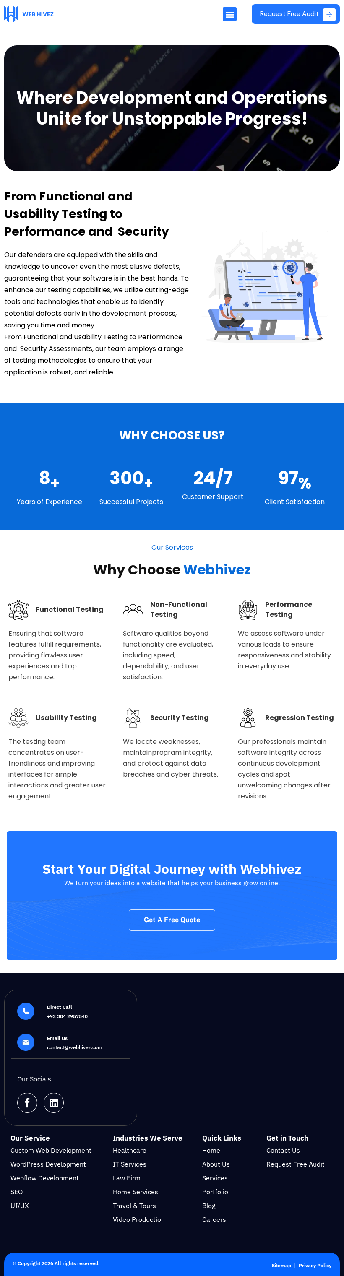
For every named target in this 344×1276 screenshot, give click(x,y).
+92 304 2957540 (67, 1016)
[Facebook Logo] (27, 1103)
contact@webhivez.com (74, 1047)
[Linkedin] (54, 1103)
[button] (230, 14)
